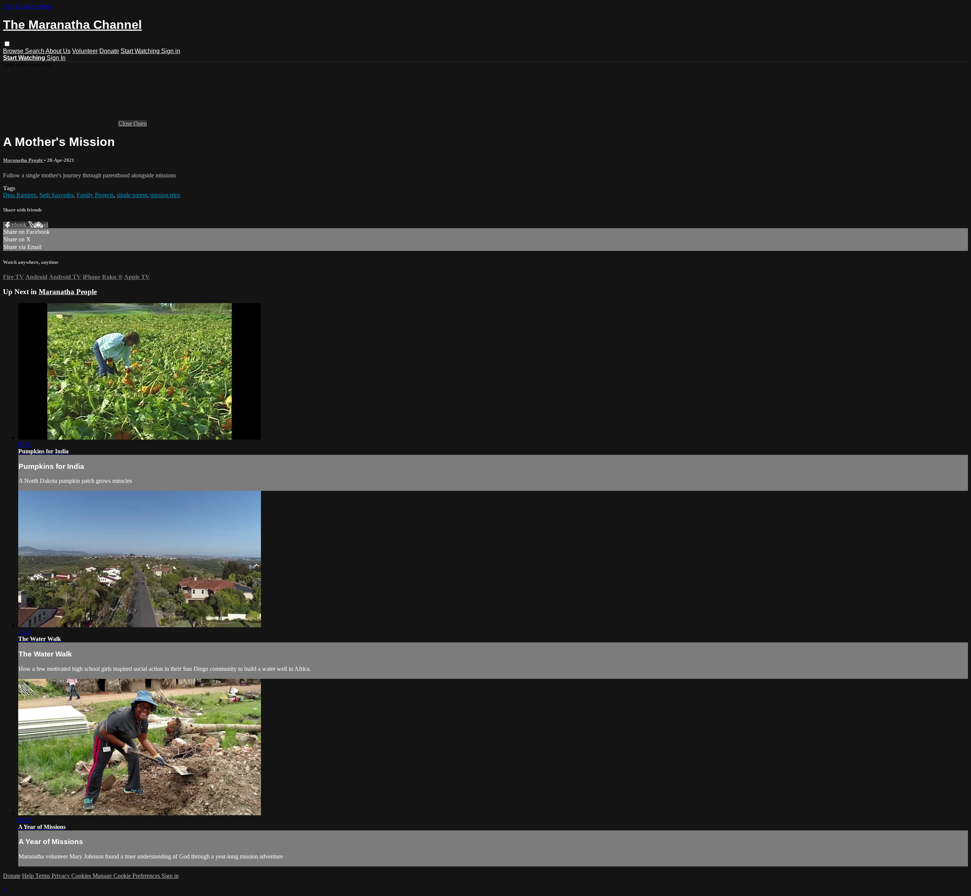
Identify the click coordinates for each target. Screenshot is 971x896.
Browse (14, 51)
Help (28, 876)
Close (126, 123)
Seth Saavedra (56, 195)
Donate (109, 51)
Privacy (61, 876)
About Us (58, 51)
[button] (7, 43)
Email (41, 224)
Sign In (56, 58)
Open (140, 123)
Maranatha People (23, 160)
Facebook (15, 224)
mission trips (165, 195)
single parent (132, 195)
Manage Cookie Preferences (127, 876)
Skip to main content (27, 6)
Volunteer (85, 51)
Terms (43, 876)
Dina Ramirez (19, 195)
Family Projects (95, 195)
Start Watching (141, 51)
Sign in (170, 51)
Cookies (82, 876)
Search (35, 51)
